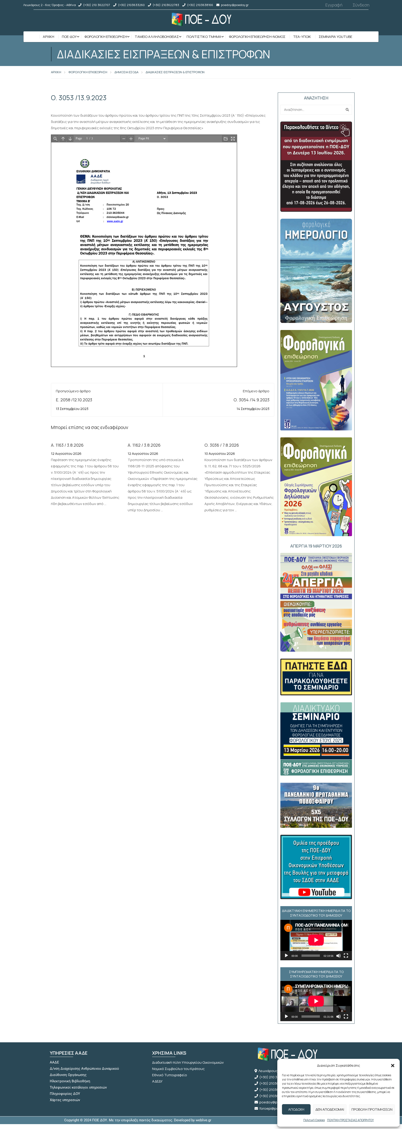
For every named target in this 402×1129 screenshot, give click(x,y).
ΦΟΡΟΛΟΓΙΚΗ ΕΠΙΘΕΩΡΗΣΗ (105, 36)
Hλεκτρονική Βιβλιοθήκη (70, 1081)
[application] (316, 940)
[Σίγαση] (338, 955)
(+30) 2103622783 (166, 5)
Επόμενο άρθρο (256, 391)
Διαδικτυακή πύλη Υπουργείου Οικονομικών (188, 1062)
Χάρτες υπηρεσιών (65, 1100)
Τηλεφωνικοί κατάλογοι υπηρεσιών (78, 1087)
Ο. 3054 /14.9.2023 (251, 400)
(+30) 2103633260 (131, 5)
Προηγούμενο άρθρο (73, 391)
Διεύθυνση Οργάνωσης (68, 1075)
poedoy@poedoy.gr (235, 5)
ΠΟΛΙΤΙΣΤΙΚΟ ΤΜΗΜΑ (204, 36)
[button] (392, 1065)
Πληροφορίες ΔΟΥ (65, 1094)
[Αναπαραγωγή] (286, 955)
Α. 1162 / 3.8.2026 (144, 445)
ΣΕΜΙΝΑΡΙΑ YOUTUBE (335, 36)
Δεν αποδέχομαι (329, 1109)
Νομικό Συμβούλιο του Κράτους (178, 1068)
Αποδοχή (296, 1109)
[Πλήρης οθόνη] (346, 955)
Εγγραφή (333, 5)
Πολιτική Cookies (314, 1120)
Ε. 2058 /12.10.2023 (74, 400)
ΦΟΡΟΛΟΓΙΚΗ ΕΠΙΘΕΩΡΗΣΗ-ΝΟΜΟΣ (257, 36)
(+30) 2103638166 (200, 5)
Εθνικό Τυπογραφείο (169, 1075)
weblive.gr (203, 1120)
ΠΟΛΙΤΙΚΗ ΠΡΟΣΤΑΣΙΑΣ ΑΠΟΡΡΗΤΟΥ (350, 1120)
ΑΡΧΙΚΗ (56, 72)
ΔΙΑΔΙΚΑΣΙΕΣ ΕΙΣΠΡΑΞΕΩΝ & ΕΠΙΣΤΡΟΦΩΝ (175, 72)
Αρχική (48, 36)
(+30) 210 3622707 (96, 5)
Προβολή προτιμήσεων (372, 1109)
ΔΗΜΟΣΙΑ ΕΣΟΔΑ (126, 72)
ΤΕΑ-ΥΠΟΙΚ (302, 36)
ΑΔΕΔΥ (157, 1081)
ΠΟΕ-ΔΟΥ (69, 36)
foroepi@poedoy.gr (275, 1108)
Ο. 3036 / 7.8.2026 (221, 445)
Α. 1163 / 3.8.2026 (67, 445)
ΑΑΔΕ (54, 1062)
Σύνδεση (361, 5)
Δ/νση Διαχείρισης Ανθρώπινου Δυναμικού (84, 1068)
